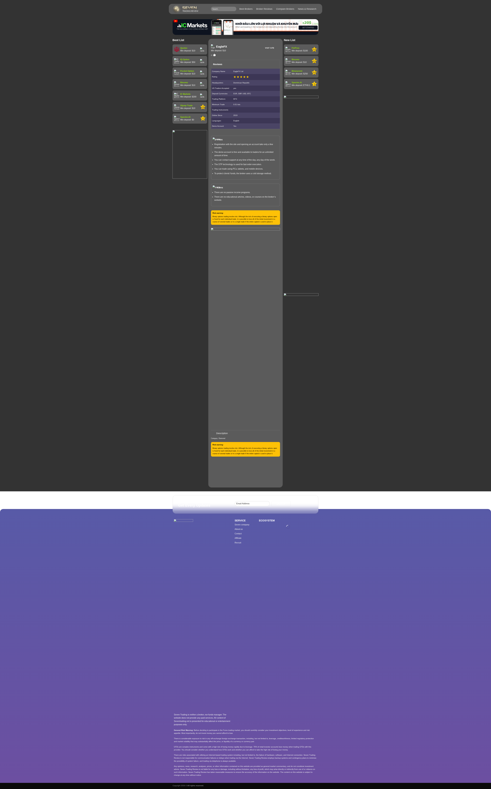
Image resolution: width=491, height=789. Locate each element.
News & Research (307, 9)
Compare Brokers (285, 9)
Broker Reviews (264, 9)
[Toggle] (213, 433)
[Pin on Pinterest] (249, 427)
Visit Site (269, 48)
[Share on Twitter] (241, 427)
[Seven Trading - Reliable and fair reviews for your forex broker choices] (190, 9)
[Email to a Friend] (245, 427)
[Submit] (234, 9)
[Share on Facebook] (236, 427)
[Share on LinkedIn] (254, 427)
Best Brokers (246, 9)
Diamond (222, 438)
